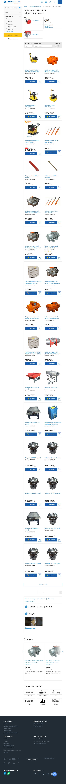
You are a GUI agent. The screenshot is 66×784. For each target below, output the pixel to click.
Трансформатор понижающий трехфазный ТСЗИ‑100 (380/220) (53, 424)
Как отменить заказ (9, 748)
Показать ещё (9, 31)
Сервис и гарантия (40, 736)
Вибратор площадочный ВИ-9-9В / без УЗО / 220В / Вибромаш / (34, 662)
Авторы (6, 752)
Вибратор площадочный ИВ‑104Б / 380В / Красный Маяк (52, 318)
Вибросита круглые (30, 628)
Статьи (6, 741)
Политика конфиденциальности (12, 750)
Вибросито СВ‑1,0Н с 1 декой (52, 528)
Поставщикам (7, 730)
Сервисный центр (38, 739)
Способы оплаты (38, 726)
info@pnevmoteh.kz (49, 758)
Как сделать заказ (9, 745)
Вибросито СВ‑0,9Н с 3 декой (33, 493)
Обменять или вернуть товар (42, 741)
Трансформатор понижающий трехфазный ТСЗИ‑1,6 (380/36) (33, 283)
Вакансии (6, 743)
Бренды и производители (11, 726)
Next (62, 651)
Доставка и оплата (40, 721)
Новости (6, 739)
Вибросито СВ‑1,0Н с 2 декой (33, 563)
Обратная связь (32, 759)
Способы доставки (39, 724)
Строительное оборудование (35, 6)
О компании (8, 721)
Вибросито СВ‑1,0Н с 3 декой (52, 563)
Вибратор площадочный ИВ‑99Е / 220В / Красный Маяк (32, 318)
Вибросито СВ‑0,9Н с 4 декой (52, 493)
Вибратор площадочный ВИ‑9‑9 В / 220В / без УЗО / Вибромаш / (52, 248)
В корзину (32, 81)
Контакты (6, 724)
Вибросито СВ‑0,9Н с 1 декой (33, 458)
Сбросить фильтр (13, 39)
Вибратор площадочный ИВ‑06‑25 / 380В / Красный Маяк (52, 71)
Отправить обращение (40, 743)
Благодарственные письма (11, 733)
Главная (25, 6)
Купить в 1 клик (39, 81)
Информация (8, 736)
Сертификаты (7, 728)
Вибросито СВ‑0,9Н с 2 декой (52, 458)
